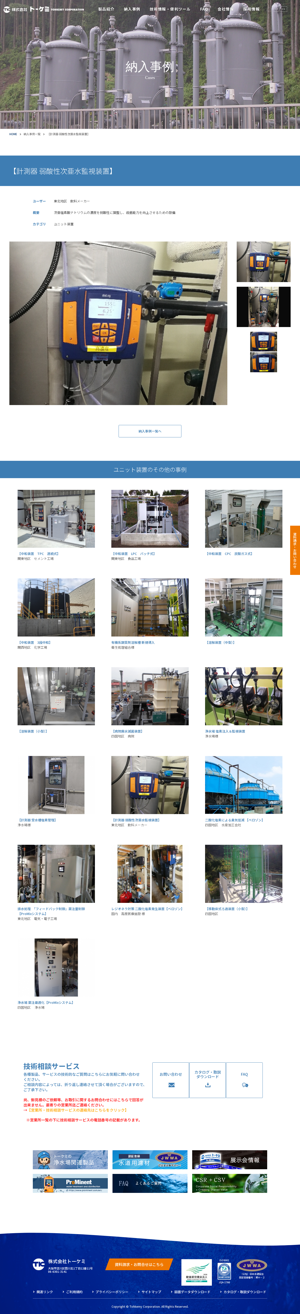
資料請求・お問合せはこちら (139, 1264)
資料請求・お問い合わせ (294, 550)
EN (283, 9)
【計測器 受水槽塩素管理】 (38, 822)
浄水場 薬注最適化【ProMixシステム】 (46, 1005)
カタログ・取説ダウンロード (208, 1074)
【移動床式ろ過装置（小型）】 (227, 911)
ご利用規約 (74, 1292)
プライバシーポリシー (112, 1292)
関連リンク (45, 1292)
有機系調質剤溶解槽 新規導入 (133, 645)
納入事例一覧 (32, 134)
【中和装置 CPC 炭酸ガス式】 (229, 553)
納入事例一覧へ (150, 431)
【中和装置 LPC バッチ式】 (134, 556)
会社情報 (226, 9)
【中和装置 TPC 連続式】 (39, 556)
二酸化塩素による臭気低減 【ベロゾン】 (235, 822)
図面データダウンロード (192, 1292)
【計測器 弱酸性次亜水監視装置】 (136, 822)
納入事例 (132, 9)
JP (277, 9)
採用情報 (251, 9)
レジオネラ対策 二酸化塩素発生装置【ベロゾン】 (147, 911)
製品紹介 (106, 9)
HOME (13, 134)
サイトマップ (151, 1292)
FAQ (204, 9)
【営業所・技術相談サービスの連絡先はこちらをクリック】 (77, 1110)
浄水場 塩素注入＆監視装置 (225, 733)
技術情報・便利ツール (170, 9)
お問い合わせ (171, 1074)
